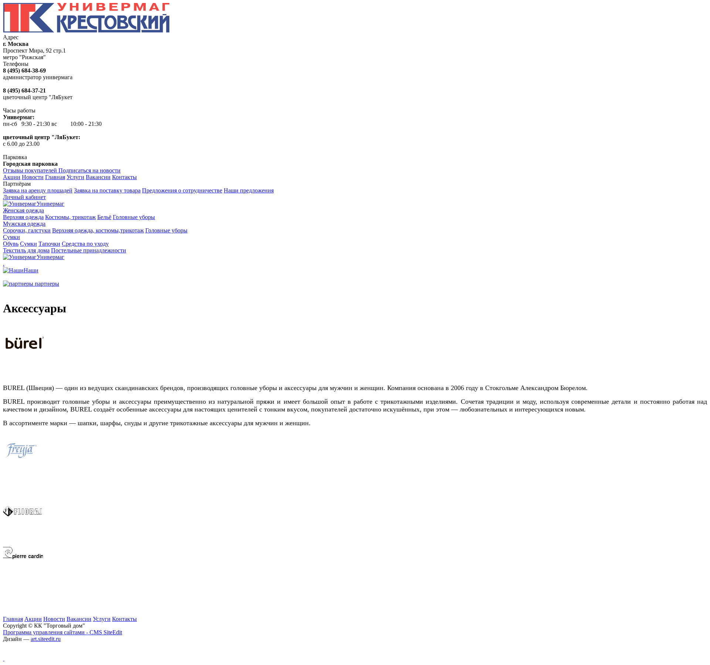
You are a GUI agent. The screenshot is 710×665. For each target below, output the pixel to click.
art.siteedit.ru (46, 639)
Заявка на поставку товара (107, 190)
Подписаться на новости (89, 170)
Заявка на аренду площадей (37, 190)
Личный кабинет (24, 197)
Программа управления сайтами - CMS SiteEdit (62, 632)
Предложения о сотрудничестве (182, 190)
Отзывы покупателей (30, 170)
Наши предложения (249, 190)
